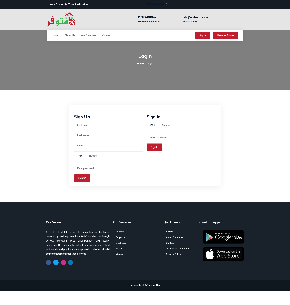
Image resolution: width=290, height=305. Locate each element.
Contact (106, 35)
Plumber (120, 231)
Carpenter (121, 237)
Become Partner (225, 35)
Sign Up (82, 178)
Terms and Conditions (177, 248)
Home (55, 35)
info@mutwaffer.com (196, 17)
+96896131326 (147, 17)
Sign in (202, 35)
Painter (119, 248)
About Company (174, 237)
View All (120, 254)
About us (70, 35)
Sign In (154, 147)
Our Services (88, 35)
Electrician (121, 243)
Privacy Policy (173, 254)
